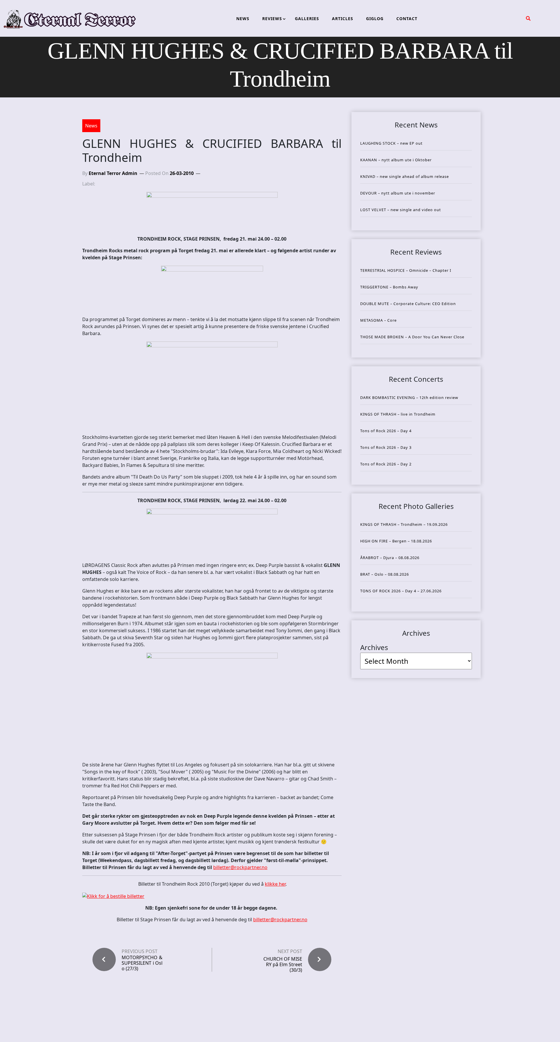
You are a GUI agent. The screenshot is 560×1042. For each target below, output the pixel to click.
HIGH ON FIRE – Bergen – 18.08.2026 (396, 541)
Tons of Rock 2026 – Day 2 (386, 464)
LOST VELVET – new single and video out (400, 209)
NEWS (242, 18)
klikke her (275, 884)
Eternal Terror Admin (113, 173)
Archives (374, 647)
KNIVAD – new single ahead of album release (404, 176)
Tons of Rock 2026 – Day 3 (386, 447)
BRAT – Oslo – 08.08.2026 (384, 574)
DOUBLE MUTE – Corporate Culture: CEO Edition (408, 303)
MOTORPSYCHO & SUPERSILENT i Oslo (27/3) (142, 963)
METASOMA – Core (378, 320)
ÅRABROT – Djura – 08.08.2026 (389, 557)
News (91, 125)
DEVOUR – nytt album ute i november (397, 193)
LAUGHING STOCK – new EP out (391, 143)
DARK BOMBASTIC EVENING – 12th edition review (409, 397)
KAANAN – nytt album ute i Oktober (396, 159)
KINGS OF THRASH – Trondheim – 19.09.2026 (404, 524)
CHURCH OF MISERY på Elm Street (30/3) (282, 964)
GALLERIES (307, 18)
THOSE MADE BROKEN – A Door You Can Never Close (412, 336)
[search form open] (528, 18)
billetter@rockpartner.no (240, 867)
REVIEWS (272, 18)
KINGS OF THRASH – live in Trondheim (397, 414)
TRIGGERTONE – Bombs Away (389, 287)
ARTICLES (342, 18)
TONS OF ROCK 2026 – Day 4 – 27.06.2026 (401, 590)
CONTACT (406, 18)
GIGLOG (375, 18)
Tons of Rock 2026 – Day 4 (386, 430)
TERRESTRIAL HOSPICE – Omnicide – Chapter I (405, 270)
